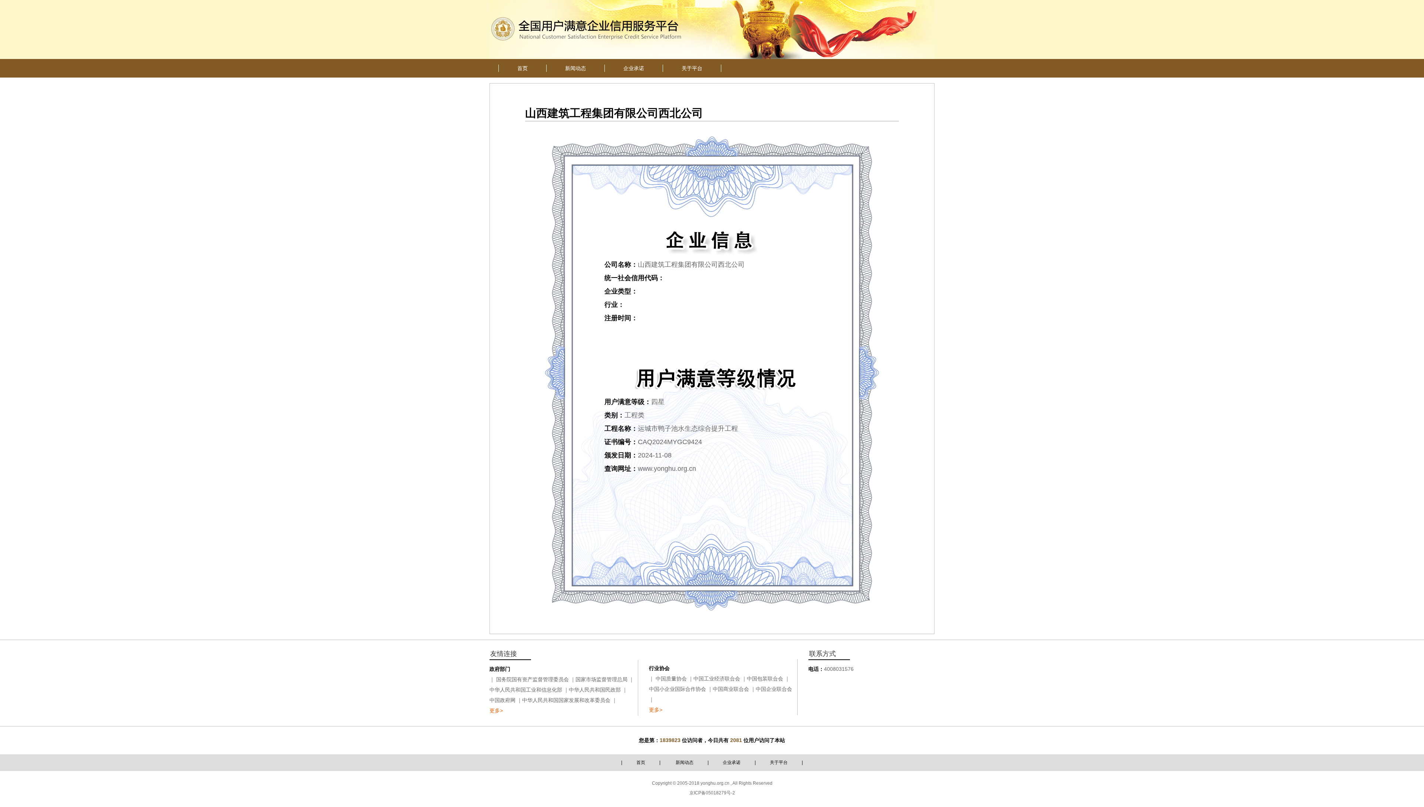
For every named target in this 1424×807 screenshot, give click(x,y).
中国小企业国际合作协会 (677, 689)
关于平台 (779, 762)
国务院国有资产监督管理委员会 (532, 679)
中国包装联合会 (765, 679)
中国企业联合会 (774, 689)
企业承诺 (732, 762)
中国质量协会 (671, 679)
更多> (496, 710)
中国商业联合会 (731, 689)
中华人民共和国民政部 (595, 690)
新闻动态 (684, 762)
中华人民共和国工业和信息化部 (526, 690)
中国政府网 (502, 700)
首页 (640, 762)
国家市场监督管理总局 (601, 679)
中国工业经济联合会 (716, 679)
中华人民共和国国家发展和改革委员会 (566, 700)
